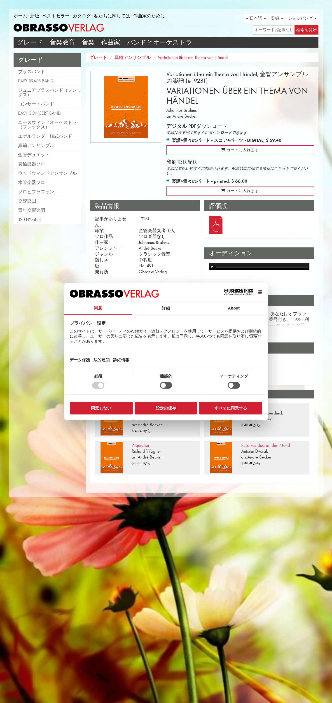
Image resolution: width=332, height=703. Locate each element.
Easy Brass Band (35, 81)
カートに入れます (242, 149)
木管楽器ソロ (31, 182)
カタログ (82, 16)
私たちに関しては (112, 16)
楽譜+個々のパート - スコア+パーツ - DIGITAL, (226, 140)
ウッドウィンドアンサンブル (47, 173)
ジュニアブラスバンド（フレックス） (49, 92)
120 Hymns (29, 219)
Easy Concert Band (39, 113)
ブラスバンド (31, 71)
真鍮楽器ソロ (31, 164)
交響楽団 (27, 201)
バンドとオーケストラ (159, 42)
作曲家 (110, 42)
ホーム (20, 16)
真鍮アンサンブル (36, 145)
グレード (30, 42)
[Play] (212, 266)
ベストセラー (56, 16)
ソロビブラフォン (36, 191)
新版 (34, 16)
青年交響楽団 (31, 210)
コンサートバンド (36, 104)
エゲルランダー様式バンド (45, 136)
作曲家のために (149, 16)
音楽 (88, 42)
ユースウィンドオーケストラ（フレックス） (47, 125)
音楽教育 (62, 42)
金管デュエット (34, 154)
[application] (259, 266)
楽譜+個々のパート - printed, (209, 181)
